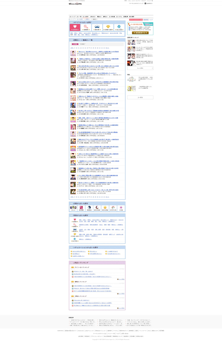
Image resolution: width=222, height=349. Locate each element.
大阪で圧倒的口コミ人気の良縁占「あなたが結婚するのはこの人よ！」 (93, 276)
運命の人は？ (105, 33)
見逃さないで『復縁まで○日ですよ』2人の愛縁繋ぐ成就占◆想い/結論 (98, 96)
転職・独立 (89, 234)
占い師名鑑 (112, 16)
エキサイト (150, 3)
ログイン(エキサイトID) (136, 19)
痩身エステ (155, 330)
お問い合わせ (124, 333)
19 (95, 47)
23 (104, 47)
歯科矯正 (131, 330)
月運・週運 (98, 229)
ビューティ (138, 0)
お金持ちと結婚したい (78, 256)
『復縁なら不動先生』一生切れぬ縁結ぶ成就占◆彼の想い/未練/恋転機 (98, 58)
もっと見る (121, 279)
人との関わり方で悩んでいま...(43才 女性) (140, 29)
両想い (80, 33)
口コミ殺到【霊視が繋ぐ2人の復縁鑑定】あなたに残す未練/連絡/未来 (98, 175)
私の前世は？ (76, 253)
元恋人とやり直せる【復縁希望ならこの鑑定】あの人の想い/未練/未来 (98, 154)
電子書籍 (161, 330)
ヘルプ (151, 19)
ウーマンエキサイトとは (99, 333)
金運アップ (112, 234)
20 (97, 47)
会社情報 (80, 336)
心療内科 (109, 330)
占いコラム (119, 16)
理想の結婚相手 (94, 224)
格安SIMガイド (124, 330)
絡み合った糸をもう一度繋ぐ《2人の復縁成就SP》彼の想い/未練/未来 (98, 182)
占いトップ (73, 16)
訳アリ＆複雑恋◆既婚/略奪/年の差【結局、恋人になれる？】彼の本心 (92, 291)
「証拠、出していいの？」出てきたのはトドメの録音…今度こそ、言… (145, 320)
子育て (125, 0)
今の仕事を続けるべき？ (113, 253)
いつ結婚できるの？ (112, 251)
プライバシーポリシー (97, 336)
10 (76, 47)
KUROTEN (60, 330)
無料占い (105, 16)
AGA (149, 330)
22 (102, 47)
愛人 (79, 34)
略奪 (75, 34)
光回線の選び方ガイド (70, 330)
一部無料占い (94, 34)
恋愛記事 (125, 16)
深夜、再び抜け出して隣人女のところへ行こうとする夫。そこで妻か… (89, 325)
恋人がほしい (93, 251)
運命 (89, 229)
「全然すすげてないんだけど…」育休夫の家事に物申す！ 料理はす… (88, 320)
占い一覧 (79, 16)
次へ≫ (107, 47)
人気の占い (93, 16)
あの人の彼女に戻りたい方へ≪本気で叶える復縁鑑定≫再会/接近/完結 (98, 82)
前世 (113, 229)
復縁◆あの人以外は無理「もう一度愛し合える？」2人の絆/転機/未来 (98, 89)
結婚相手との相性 (84, 224)
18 (93, 47)
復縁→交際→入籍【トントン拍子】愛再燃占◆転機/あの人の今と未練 (98, 118)
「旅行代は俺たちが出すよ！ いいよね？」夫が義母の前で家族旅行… (116, 323)
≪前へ (72, 47)
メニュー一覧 (150, 0)
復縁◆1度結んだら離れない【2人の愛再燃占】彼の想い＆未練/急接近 (98, 125)
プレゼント (143, 0)
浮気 (120, 33)
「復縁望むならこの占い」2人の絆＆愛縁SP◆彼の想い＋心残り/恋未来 (99, 161)
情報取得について (117, 336)
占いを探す (86, 16)
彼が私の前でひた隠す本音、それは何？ (84, 274)
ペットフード (142, 330)
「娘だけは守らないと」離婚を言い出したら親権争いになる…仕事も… (117, 320)
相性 (72, 33)
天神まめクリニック (100, 330)
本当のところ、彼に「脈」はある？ (83, 271)
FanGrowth (81, 330)
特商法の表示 (139, 336)
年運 (92, 229)
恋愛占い (88, 19)
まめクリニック (89, 330)
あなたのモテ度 (114, 33)
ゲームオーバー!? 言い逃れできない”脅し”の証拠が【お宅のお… (87, 322)
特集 (128, 74)
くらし (129, 0)
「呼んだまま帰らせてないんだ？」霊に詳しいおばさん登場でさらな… (117, 322)
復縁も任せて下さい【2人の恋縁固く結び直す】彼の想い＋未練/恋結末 (99, 139)
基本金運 (105, 234)
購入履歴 (131, 16)
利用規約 (87, 336)
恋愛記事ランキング (133, 37)
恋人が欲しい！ (96, 33)
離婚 (109, 224)
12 (80, 47)
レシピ (133, 0)
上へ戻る (140, 97)
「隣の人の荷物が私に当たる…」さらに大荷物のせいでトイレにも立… (117, 325)
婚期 (105, 224)
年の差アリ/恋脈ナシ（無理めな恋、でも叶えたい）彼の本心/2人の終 (98, 103)
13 (83, 47)
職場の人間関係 (97, 234)
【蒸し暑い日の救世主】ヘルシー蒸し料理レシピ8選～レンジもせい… (144, 323)
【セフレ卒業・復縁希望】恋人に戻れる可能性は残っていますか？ (97, 73)
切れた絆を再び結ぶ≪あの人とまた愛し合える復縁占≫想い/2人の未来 (99, 66)
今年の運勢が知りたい (96, 253)
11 (78, 47)
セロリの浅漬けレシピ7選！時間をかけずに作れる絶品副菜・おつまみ (144, 325)
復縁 (89, 221)
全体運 (81, 229)
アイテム (115, 330)
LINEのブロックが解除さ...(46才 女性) (139, 28)
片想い (76, 33)
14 (85, 47)
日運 (103, 229)
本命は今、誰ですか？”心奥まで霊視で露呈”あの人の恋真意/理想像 (91, 288)
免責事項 (126, 336)
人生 (85, 229)
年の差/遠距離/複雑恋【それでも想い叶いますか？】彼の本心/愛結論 (98, 132)
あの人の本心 (87, 33)
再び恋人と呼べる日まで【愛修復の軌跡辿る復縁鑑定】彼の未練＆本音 (99, 110)
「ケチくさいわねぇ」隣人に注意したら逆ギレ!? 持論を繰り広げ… (144, 322)
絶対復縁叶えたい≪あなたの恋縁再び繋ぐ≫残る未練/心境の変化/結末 (98, 146)
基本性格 (108, 229)
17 (91, 47)
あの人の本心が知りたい (79, 251)
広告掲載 (132, 336)
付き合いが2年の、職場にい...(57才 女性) (140, 27)
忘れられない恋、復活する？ (81, 300)
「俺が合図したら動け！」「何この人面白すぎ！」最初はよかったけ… (89, 323)
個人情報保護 (107, 336)
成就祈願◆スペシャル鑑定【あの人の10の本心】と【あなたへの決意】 (93, 303)
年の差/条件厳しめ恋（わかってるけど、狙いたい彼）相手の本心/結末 (98, 190)
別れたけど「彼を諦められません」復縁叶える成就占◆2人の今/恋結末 (99, 51)
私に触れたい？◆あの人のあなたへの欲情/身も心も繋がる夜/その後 (92, 305)
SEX (83, 34)
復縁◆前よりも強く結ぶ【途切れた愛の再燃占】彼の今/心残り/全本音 (98, 168)
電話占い (99, 16)
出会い (101, 224)
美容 (136, 330)
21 (99, 47)
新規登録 (146, 19)
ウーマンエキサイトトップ (136, 3)
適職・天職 (82, 234)
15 (87, 47)
